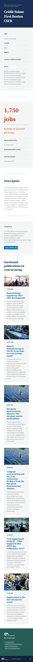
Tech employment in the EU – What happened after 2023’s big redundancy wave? (15, 544)
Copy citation (9, 247)
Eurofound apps (9, 638)
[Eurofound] (9, 634)
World (19, 5)
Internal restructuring (10, 38)
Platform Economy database (13, 644)
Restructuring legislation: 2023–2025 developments (16, 295)
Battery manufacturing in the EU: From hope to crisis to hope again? (15, 351)
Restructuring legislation (12, 648)
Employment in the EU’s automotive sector (16, 599)
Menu (30, 659)
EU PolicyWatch (9, 642)
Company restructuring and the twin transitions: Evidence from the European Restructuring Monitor (15, 480)
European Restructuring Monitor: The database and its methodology (14, 414)
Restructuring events (10, 5)
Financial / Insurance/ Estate (12, 71)
